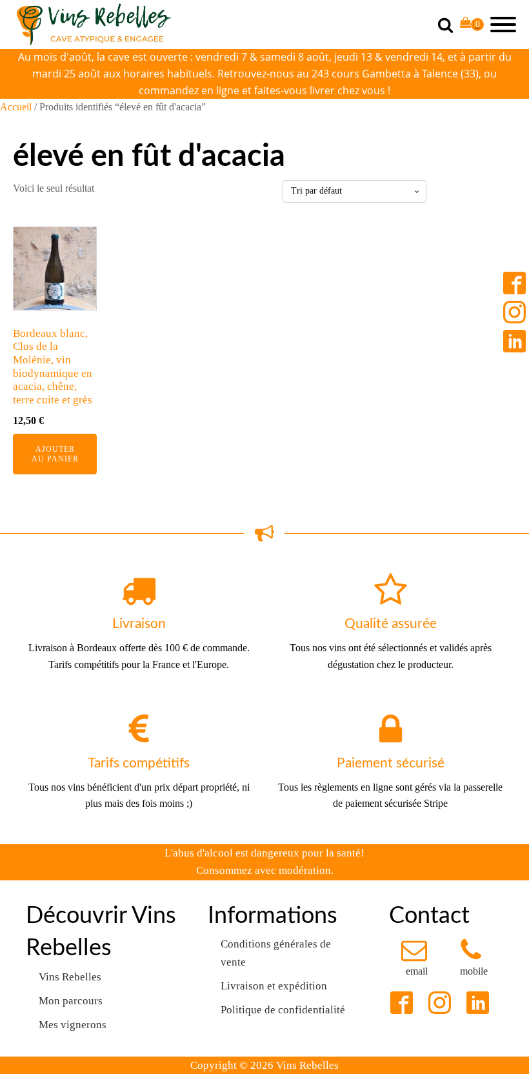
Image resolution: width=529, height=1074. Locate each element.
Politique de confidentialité (283, 1010)
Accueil (16, 106)
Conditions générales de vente (276, 953)
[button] (416, 958)
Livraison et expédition (274, 986)
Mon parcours (71, 1001)
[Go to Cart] (472, 25)
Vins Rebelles (70, 977)
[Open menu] (503, 24)
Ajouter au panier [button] (55, 454)
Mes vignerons (72, 1024)
